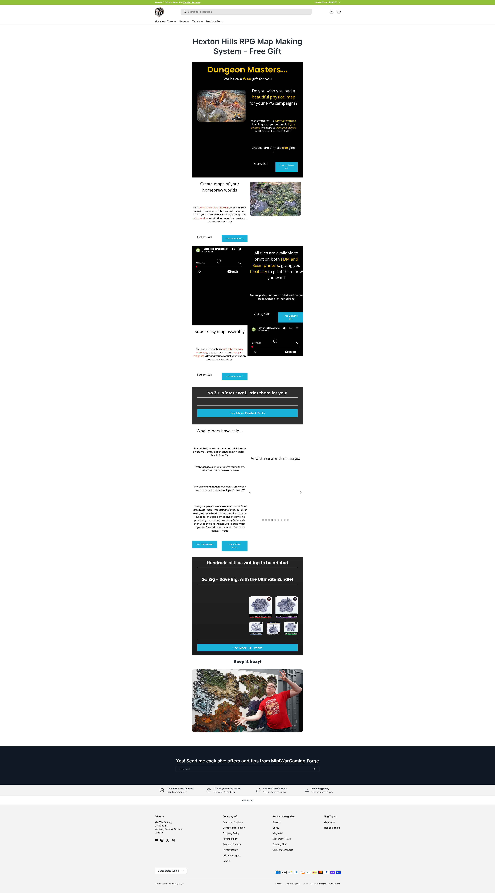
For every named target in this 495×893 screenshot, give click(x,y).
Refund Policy (230, 838)
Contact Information (234, 827)
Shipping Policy (231, 833)
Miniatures (329, 822)
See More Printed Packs (247, 413)
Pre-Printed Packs (235, 546)
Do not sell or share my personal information (322, 883)
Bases (182, 21)
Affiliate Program (232, 855)
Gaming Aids (279, 844)
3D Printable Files (204, 544)
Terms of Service (232, 844)
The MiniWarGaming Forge (172, 883)
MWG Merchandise (283, 850)
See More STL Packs (247, 648)
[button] (339, 12)
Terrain (196, 21)
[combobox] (246, 12)
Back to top (247, 800)
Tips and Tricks (332, 827)
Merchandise (213, 21)
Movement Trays (164, 21)
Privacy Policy (230, 850)
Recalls (226, 861)
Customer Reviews (233, 822)
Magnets (277, 833)
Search (278, 883)
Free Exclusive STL (286, 167)
